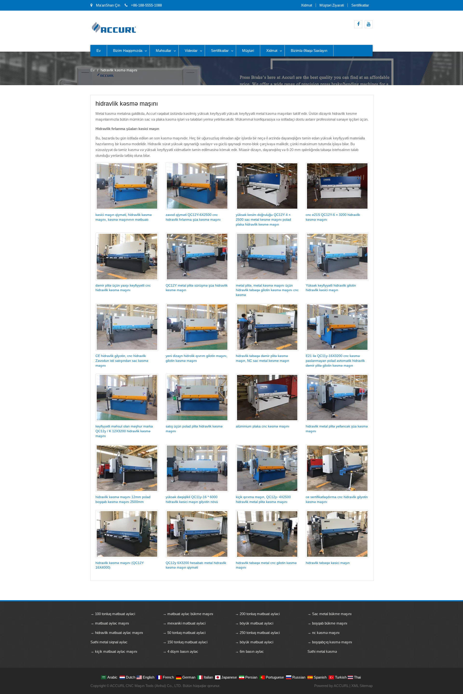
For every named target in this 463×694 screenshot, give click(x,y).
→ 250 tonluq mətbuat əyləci (257, 633)
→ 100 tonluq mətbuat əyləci (112, 614)
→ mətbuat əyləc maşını (109, 623)
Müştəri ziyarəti (332, 5)
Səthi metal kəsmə (322, 651)
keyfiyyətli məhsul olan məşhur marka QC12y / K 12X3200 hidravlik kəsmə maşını (124, 431)
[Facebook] (358, 24)
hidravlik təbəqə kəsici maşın (328, 563)
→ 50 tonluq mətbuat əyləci (184, 633)
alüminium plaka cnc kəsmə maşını (262, 426)
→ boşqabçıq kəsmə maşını (329, 642)
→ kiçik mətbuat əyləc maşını (113, 651)
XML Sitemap (362, 686)
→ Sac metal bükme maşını (329, 614)
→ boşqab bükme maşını (327, 623)
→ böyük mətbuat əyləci (254, 623)
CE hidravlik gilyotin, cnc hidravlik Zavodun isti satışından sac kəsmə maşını (121, 360)
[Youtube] (369, 24)
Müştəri (248, 50)
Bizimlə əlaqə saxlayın (309, 50)
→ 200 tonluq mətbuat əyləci (257, 614)
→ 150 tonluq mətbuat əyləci (185, 642)
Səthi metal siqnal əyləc (109, 642)
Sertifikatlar (360, 5)
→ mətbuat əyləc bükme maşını (188, 614)
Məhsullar (163, 50)
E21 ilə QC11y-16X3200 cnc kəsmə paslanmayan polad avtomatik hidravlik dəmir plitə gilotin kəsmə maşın (335, 360)
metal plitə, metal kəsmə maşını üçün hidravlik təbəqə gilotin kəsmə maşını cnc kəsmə (267, 290)
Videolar (191, 50)
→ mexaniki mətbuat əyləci (184, 623)
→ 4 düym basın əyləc (180, 651)
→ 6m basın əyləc (249, 651)
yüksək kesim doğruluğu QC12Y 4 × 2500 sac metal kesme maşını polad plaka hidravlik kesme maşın (263, 219)
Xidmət (306, 5)
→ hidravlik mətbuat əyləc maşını (116, 633)
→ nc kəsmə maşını (323, 633)
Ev (98, 50)
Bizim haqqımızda (127, 50)
